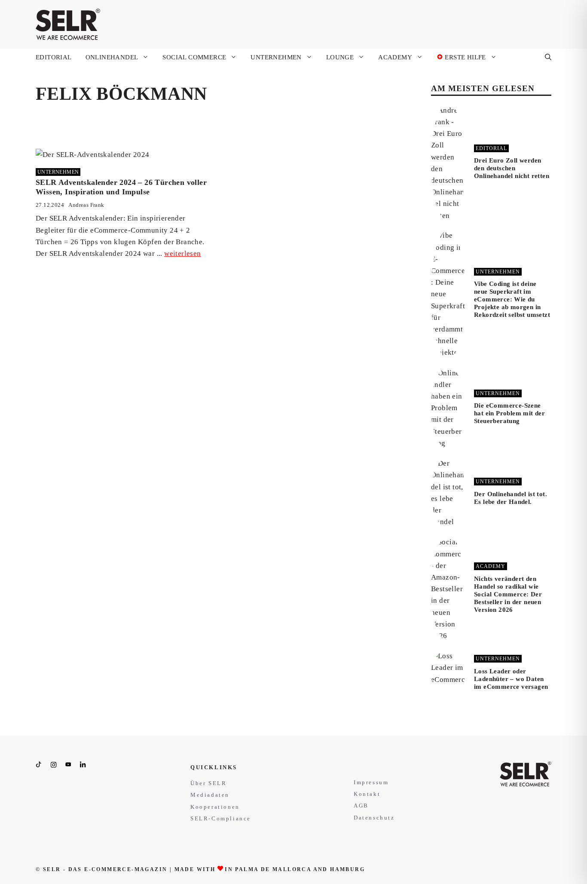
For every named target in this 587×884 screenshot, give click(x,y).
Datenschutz (374, 817)
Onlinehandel (112, 57)
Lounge (340, 57)
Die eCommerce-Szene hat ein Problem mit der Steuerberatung (509, 413)
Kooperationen (215, 807)
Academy (395, 57)
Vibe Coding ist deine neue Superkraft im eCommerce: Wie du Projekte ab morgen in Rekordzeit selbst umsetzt (512, 299)
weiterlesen (182, 253)
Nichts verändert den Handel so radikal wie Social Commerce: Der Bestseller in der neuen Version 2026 (508, 594)
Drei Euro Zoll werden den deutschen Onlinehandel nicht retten (511, 168)
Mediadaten (209, 795)
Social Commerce (194, 57)
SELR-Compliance (220, 818)
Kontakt (367, 794)
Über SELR (208, 783)
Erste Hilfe (464, 57)
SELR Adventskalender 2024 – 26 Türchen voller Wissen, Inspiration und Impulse (121, 187)
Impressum (371, 782)
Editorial (54, 57)
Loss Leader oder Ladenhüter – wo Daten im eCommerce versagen (511, 679)
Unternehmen (276, 57)
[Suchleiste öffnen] (548, 57)
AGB (361, 805)
